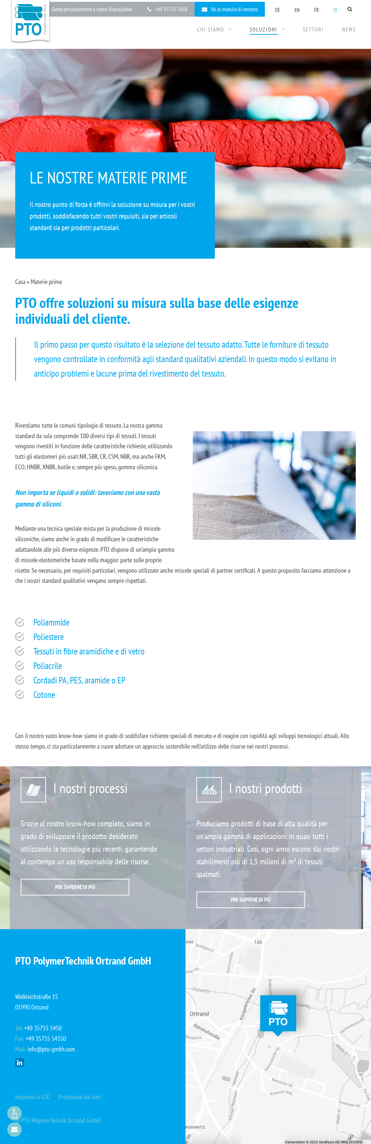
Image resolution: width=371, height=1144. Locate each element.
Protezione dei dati (79, 1097)
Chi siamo (210, 30)
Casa (20, 281)
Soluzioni (264, 30)
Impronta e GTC (32, 1097)
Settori (313, 30)
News (349, 30)
